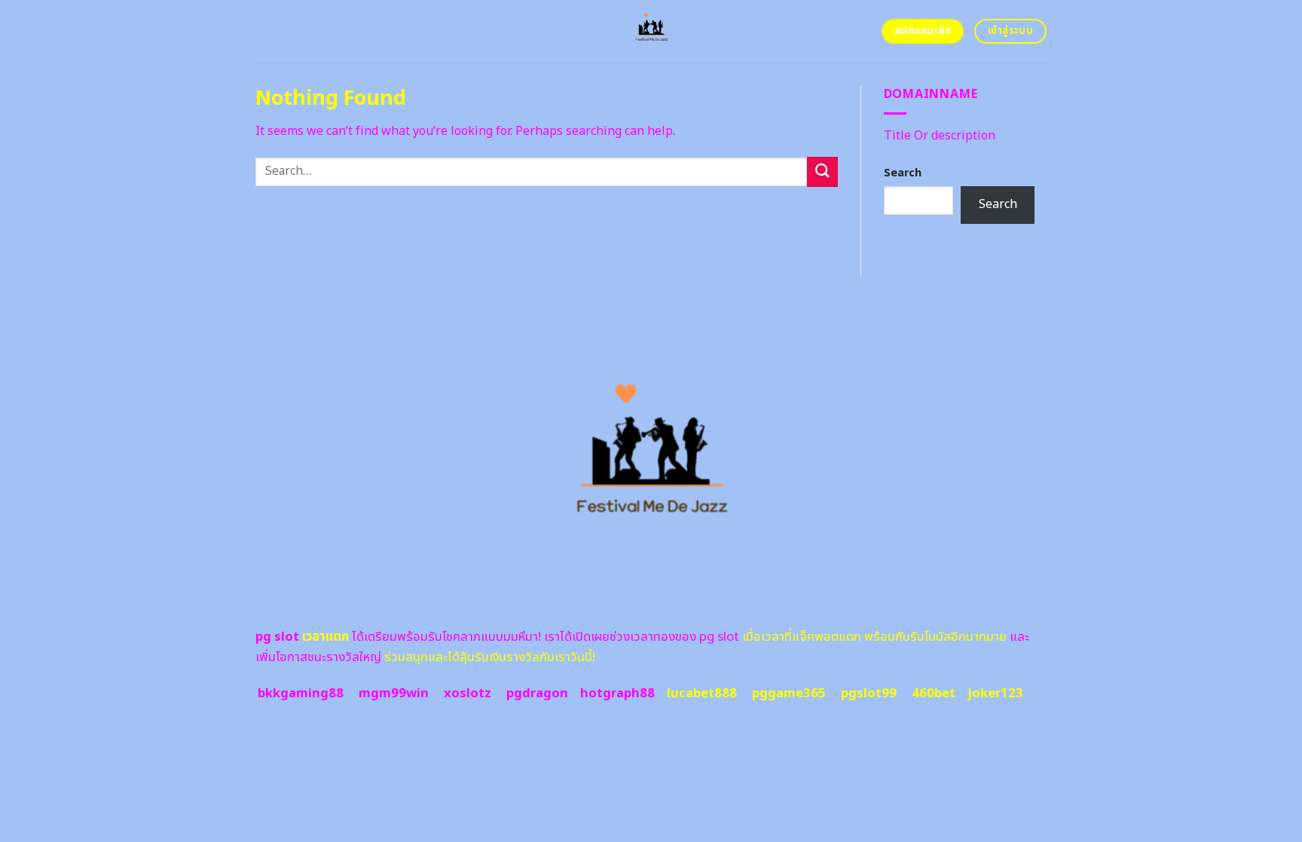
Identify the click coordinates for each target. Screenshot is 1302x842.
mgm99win (394, 693)
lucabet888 (702, 693)
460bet (933, 693)
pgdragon (537, 693)
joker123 (995, 693)
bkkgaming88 (301, 693)
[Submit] (822, 171)
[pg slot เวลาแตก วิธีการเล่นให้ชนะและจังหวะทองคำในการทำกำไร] (651, 31)
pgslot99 (869, 693)
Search (902, 173)
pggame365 (789, 693)
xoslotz (467, 693)
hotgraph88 (617, 693)
